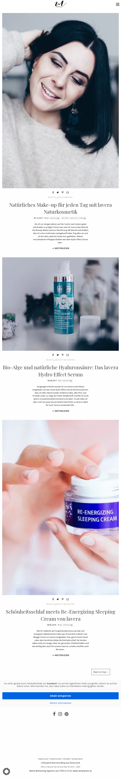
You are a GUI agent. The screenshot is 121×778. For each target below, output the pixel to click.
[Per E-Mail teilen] (67, 192)
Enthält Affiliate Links (73, 218)
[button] (117, 4)
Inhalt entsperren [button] (60, 695)
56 (45, 218)
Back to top (100, 672)
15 (58, 624)
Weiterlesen (61, 248)
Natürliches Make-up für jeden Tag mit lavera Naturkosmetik (60, 208)
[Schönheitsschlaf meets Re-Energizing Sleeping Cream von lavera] (60, 507)
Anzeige (53, 218)
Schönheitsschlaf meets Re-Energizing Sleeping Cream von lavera (60, 615)
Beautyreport (65, 197)
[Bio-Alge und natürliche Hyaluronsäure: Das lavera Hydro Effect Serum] (60, 303)
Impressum (43, 758)
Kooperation (77, 758)
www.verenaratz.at (82, 770)
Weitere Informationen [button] (60, 703)
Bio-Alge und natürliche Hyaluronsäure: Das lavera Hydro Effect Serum (60, 371)
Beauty (52, 197)
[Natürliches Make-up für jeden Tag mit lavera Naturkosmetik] (60, 100)
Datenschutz (55, 758)
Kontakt (66, 758)
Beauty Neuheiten (65, 359)
